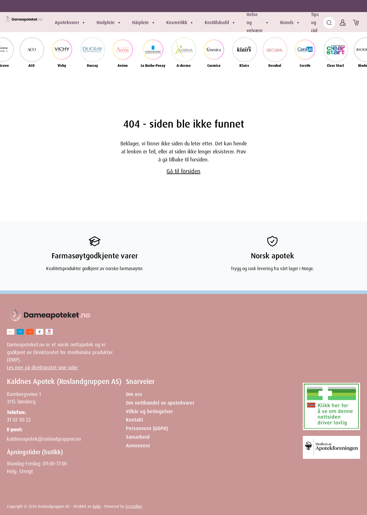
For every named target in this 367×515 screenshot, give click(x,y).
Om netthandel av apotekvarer (160, 403)
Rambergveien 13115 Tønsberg (24, 398)
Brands (287, 22)
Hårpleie (140, 22)
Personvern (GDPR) (147, 428)
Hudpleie (106, 22)
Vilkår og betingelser (149, 411)
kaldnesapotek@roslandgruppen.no (44, 439)
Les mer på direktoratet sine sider (42, 367)
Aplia (97, 506)
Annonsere (138, 445)
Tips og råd (315, 22)
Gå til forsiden (183, 171)
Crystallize (133, 506)
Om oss (134, 394)
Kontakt (134, 420)
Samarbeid (138, 437)
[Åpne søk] (329, 22)
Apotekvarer (67, 22)
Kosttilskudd (217, 22)
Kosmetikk (176, 22)
